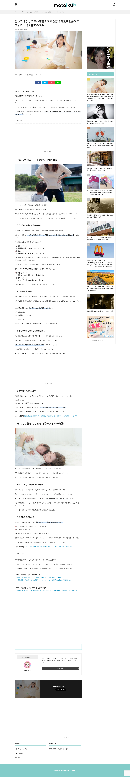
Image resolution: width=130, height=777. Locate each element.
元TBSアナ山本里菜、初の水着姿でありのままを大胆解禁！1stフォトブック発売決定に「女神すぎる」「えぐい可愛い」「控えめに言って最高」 (100, 97)
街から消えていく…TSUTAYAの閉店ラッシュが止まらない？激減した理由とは (100, 238)
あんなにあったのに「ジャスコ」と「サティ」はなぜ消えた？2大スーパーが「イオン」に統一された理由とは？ (99, 192)
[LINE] (58, 82)
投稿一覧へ (60, 668)
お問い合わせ (19, 753)
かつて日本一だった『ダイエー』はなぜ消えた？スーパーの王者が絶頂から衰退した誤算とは (100, 145)
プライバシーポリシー (22, 749)
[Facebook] (38, 82)
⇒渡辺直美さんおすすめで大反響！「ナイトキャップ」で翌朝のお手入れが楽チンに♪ (43, 580)
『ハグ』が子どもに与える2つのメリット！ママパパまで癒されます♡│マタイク (49, 546)
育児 (23, 12)
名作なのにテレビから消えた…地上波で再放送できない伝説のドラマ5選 (100, 122)
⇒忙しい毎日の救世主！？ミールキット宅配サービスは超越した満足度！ (39, 577)
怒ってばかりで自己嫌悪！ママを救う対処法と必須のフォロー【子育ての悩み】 (46, 12)
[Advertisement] (48, 137)
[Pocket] (51, 82)
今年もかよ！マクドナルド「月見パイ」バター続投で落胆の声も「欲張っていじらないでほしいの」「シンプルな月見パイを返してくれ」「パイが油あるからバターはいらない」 (100, 263)
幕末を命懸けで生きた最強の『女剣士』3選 (100, 311)
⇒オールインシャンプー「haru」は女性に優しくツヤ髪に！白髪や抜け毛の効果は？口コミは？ (46, 590)
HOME (17, 12)
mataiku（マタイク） (70, 770)
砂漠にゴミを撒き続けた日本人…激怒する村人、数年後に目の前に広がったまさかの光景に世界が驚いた (100, 288)
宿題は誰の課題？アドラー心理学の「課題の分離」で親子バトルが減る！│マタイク (50, 416)
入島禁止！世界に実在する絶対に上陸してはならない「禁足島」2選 (100, 216)
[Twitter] (45, 82)
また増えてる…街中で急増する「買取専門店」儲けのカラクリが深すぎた (99, 169)
